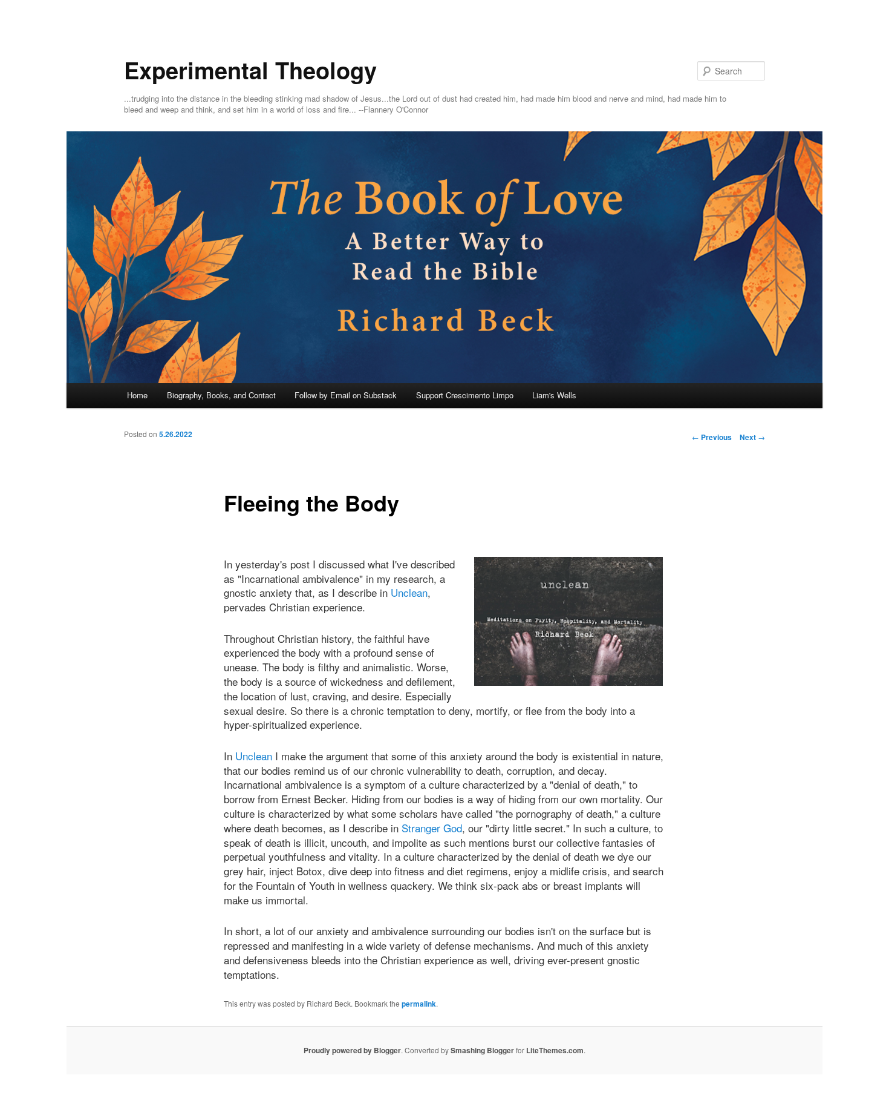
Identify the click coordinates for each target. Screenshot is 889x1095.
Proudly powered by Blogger (352, 1050)
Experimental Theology (250, 70)
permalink (419, 1003)
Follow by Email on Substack (346, 395)
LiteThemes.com (555, 1050)
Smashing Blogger (482, 1050)
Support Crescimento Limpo (464, 395)
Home (137, 395)
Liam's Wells (554, 395)
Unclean (409, 592)
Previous (712, 437)
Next (752, 437)
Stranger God (432, 827)
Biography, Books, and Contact (221, 395)
